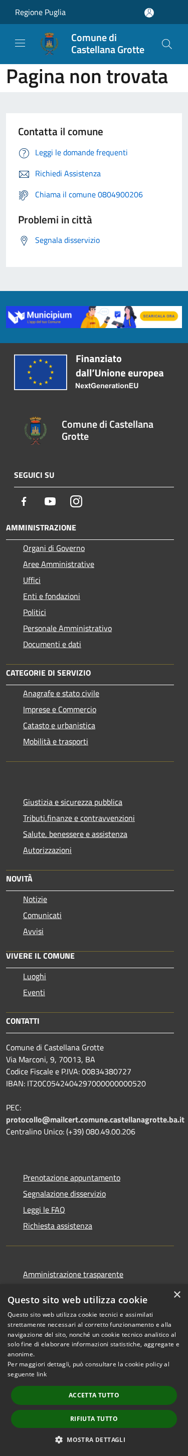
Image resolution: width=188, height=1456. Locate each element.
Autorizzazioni (47, 850)
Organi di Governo (54, 548)
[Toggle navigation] (20, 43)
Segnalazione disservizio (64, 1194)
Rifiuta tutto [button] (94, 1418)
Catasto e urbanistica (59, 725)
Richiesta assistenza (57, 1226)
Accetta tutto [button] (94, 1395)
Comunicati (42, 915)
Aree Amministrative (58, 564)
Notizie (35, 899)
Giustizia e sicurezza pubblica (72, 802)
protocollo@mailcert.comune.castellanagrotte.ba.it (95, 1119)
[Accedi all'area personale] (149, 13)
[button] (94, 1439)
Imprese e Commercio (59, 709)
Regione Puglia (40, 12)
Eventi (34, 992)
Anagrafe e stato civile (61, 693)
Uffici (32, 580)
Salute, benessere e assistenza (75, 834)
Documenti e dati (52, 644)
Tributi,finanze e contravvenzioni (79, 818)
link (42, 1374)
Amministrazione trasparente (73, 1274)
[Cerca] (167, 44)
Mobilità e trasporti (55, 741)
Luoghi (34, 976)
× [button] (176, 1295)
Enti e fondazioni (51, 596)
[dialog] (94, 1370)
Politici (34, 612)
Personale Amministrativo (67, 628)
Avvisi (33, 931)
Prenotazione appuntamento (71, 1178)
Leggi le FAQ (44, 1210)
